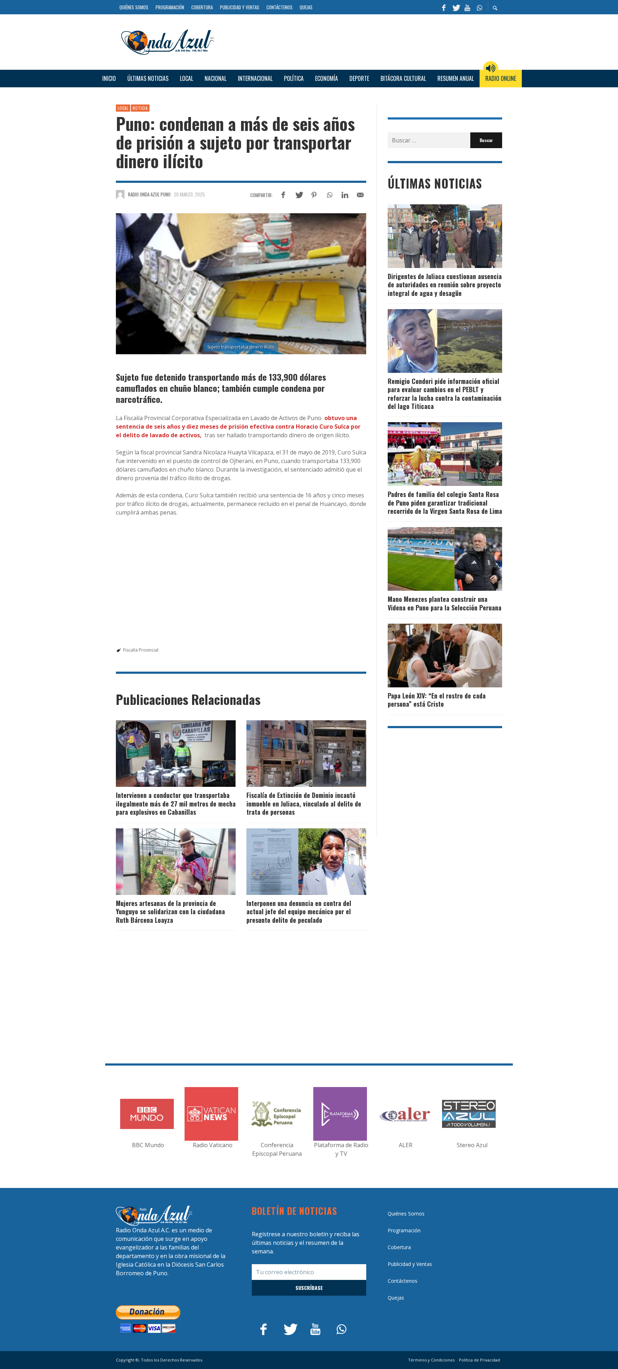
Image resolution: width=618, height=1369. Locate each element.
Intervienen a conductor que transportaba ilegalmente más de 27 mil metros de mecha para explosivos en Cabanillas (176, 803)
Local (123, 108)
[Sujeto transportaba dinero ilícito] (241, 283)
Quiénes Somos (406, 1213)
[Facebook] (443, 7)
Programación (404, 1230)
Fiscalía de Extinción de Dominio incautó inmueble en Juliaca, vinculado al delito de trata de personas (303, 803)
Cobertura (399, 1247)
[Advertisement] (361, 41)
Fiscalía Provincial (140, 650)
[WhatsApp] (479, 7)
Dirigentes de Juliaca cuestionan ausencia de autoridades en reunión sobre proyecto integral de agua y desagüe (445, 285)
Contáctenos (402, 1280)
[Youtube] (467, 7)
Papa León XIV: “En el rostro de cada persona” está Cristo (437, 699)
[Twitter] (455, 7)
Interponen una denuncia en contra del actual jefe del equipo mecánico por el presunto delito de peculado (298, 911)
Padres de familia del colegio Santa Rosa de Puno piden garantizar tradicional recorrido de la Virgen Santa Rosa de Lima (445, 502)
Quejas (396, 1297)
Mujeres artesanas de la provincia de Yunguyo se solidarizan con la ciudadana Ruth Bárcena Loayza (170, 911)
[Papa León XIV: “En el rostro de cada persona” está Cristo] (433, 655)
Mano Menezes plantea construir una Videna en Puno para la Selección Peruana (444, 603)
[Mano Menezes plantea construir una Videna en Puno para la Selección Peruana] (433, 559)
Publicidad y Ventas (410, 1264)
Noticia (140, 108)
